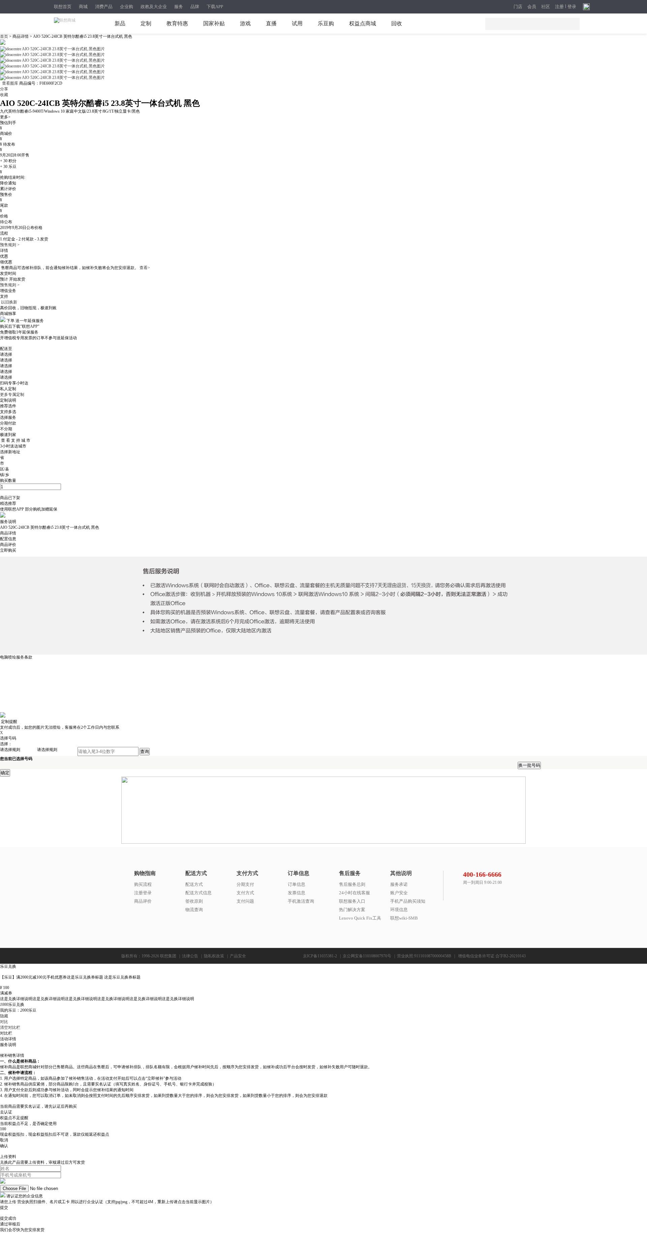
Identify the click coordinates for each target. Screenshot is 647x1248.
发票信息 (296, 893)
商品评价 (143, 901)
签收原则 (194, 901)
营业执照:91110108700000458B (424, 956)
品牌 (194, 6)
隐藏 (4, 1016)
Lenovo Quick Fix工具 (360, 918)
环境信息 (399, 909)
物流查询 (194, 909)
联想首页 (62, 6)
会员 (531, 6)
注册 (559, 6)
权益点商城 (362, 23)
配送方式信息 (198, 893)
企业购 (126, 6)
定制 (146, 23)
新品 (120, 23)
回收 (396, 23)
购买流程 (143, 884)
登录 (571, 6)
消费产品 (104, 6)
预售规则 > (10, 244)
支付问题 (245, 901)
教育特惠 (177, 23)
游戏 (245, 23)
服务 (178, 6)
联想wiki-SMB (404, 918)
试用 (297, 23)
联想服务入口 (352, 901)
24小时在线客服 (354, 893)
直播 (271, 23)
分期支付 (245, 884)
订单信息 (296, 884)
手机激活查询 (301, 901)
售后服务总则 (352, 884)
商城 (83, 6)
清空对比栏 (10, 1027)
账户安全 (399, 893)
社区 (545, 6)
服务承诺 (399, 884)
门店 (518, 6)
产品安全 (238, 956)
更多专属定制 (12, 394)
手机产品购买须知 (407, 901)
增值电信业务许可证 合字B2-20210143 (492, 956)
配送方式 (194, 884)
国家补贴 (214, 23)
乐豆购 (326, 23)
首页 (4, 36)
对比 (4, 1021)
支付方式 (245, 893)
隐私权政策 (214, 956)
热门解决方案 (352, 909)
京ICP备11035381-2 (320, 956)
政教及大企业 (154, 6)
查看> (145, 267)
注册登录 (143, 893)
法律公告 (190, 956)
